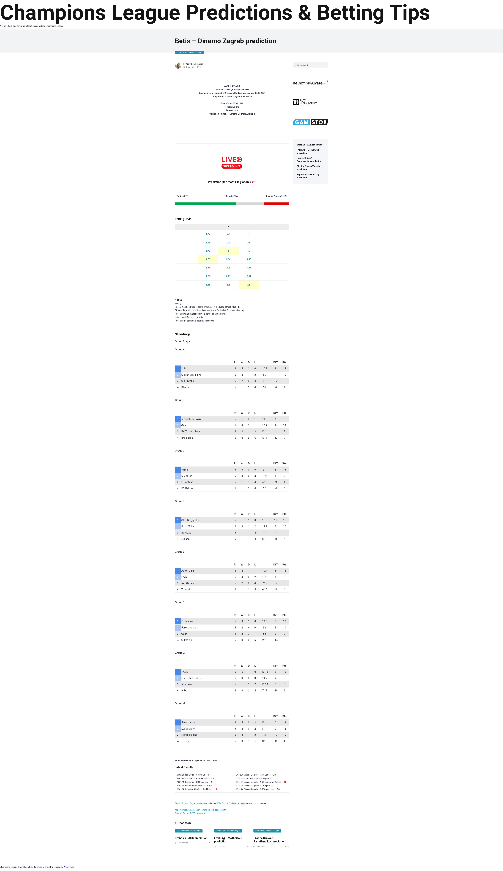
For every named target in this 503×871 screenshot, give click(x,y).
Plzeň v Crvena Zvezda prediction (308, 168)
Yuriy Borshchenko (194, 64)
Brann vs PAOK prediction (191, 838)
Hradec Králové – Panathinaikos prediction (269, 839)
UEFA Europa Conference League (189, 52)
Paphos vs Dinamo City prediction (308, 176)
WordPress (69, 867)
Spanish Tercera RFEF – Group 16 (190, 813)
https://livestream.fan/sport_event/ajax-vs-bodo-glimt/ (200, 810)
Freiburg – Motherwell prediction (308, 151)
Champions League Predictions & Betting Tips (215, 12)
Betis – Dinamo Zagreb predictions (191, 803)
